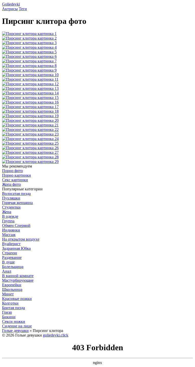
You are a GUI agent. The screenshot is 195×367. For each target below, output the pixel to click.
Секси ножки (13, 321)
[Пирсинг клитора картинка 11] (30, 79)
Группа (8, 221)
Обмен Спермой (16, 225)
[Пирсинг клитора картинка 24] (30, 139)
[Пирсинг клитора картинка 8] (29, 65)
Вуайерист (11, 244)
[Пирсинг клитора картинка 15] (30, 97)
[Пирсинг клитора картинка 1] (29, 33)
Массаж (8, 234)
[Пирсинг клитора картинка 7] (29, 61)
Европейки (11, 285)
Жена (6, 212)
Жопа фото (11, 184)
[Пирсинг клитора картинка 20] (30, 120)
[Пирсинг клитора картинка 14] (30, 93)
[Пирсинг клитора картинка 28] (30, 157)
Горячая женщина (17, 203)
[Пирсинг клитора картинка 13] (30, 88)
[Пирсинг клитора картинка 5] (29, 52)
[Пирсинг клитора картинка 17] (30, 107)
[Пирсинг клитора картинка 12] (30, 84)
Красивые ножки (17, 298)
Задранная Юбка (16, 248)
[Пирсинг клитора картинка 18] (30, 111)
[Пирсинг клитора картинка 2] (29, 38)
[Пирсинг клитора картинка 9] (29, 70)
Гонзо (7, 312)
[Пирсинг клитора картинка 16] (30, 102)
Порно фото (12, 171)
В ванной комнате (18, 276)
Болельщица (12, 266)
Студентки (11, 207)
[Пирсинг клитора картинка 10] (30, 75)
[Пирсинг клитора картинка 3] (29, 43)
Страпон (9, 253)
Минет (8, 294)
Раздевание (12, 257)
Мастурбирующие (18, 280)
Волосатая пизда (16, 193)
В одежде (10, 216)
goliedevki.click (55, 335)
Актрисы (10, 9)
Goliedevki (11, 4)
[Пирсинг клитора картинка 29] (30, 161)
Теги (23, 9)
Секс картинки (15, 180)
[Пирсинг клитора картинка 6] (29, 56)
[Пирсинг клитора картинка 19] (30, 116)
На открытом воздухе (20, 239)
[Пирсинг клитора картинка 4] (29, 47)
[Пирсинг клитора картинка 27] (30, 152)
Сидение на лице (17, 326)
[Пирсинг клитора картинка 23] (30, 134)
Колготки (10, 303)
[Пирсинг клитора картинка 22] (30, 129)
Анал (6, 271)
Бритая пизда (13, 308)
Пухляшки (11, 198)
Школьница (12, 289)
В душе (8, 262)
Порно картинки (16, 175)
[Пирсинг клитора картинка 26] (30, 148)
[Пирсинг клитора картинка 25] (30, 143)
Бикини (8, 317)
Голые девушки (15, 330)
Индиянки (11, 230)
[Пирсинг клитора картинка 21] (30, 125)
